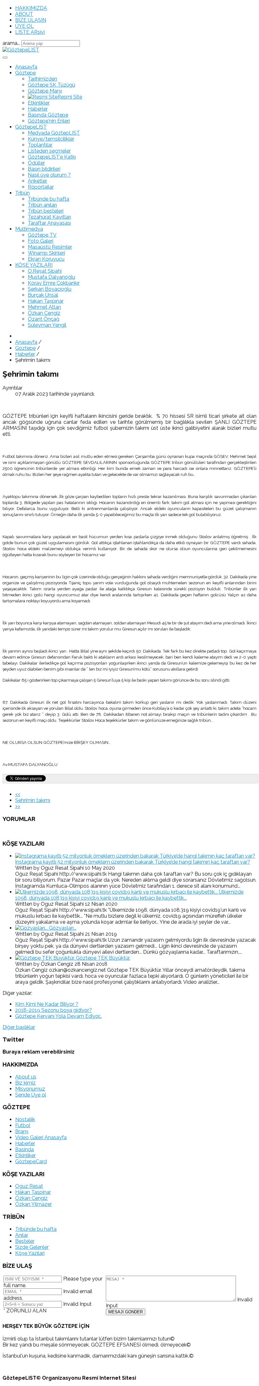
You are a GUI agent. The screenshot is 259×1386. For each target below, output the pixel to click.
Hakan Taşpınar (45, 301)
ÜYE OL (24, 26)
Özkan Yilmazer (33, 1204)
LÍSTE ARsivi (30, 32)
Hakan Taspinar (33, 1192)
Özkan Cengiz (44, 313)
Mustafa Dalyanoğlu (51, 277)
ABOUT (24, 14)
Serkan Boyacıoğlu (49, 289)
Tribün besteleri (45, 211)
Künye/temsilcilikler (51, 139)
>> (17, 806)
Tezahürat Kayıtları (49, 217)
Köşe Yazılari (30, 1253)
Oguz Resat (29, 1186)
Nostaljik (25, 1119)
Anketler (37, 181)
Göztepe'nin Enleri (49, 121)
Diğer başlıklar (19, 1027)
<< (17, 794)
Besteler (24, 1241)
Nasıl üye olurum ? (49, 175)
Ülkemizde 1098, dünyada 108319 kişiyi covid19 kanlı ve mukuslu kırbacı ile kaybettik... (129, 895)
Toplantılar (40, 145)
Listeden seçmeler (49, 151)
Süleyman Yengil (47, 325)
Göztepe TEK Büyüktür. (103, 958)
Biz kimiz (25, 1083)
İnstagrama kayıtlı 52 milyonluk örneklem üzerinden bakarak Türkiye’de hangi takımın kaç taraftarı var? (132, 862)
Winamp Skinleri (46, 253)
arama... (11, 43)
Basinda (24, 1149)
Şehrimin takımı (32, 800)
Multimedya (29, 229)
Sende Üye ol (30, 1095)
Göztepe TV (42, 235)
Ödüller (36, 163)
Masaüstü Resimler (50, 247)
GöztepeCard (31, 1161)
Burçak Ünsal (43, 295)
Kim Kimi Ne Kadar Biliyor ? (46, 1004)
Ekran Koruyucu (46, 259)
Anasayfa (26, 67)
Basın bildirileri (44, 169)
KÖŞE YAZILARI (33, 265)
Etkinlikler (39, 103)
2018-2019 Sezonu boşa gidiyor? (53, 1010)
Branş (21, 1131)
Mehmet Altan (44, 307)
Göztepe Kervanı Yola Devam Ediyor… (58, 1016)
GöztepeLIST (31, 127)
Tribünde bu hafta (48, 199)
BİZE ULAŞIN (30, 20)
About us (25, 1077)
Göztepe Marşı (45, 91)
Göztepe (25, 73)
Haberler (38, 109)
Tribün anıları (42, 205)
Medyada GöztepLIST (54, 133)
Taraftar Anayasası (49, 223)
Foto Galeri (40, 241)
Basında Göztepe (48, 115)
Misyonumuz (30, 1089)
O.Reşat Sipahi (45, 271)
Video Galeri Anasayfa (41, 1137)
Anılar (21, 1235)
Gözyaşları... (62, 928)
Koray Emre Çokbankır (54, 283)
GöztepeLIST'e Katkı (52, 157)
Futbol (22, 1125)
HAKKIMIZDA (31, 8)
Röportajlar (41, 187)
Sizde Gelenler (32, 1247)
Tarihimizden (42, 79)
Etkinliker (25, 1155)
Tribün (22, 193)
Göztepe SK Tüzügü (51, 85)
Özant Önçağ (43, 319)
